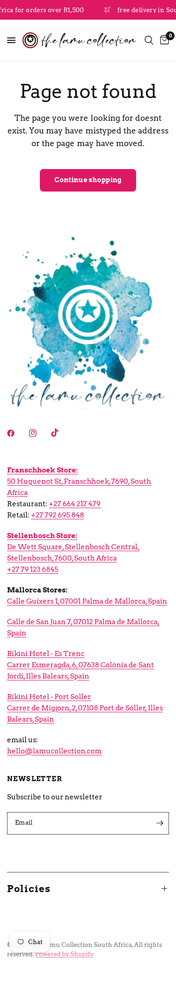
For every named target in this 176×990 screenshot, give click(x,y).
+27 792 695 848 (57, 515)
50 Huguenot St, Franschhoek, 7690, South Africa (79, 481)
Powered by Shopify (64, 954)
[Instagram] (39, 433)
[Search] (149, 40)
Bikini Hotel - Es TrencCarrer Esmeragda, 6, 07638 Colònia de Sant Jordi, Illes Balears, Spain (80, 665)
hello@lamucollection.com (54, 751)
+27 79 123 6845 (32, 569)
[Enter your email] (159, 823)
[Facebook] (17, 433)
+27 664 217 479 (74, 504)
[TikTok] (61, 432)
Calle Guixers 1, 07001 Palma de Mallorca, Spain (87, 601)
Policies (29, 888)
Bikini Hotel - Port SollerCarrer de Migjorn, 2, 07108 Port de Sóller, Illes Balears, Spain (85, 708)
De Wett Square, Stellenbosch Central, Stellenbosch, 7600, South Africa (73, 547)
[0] (163, 40)
